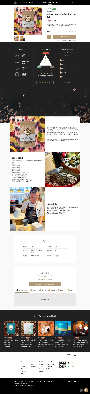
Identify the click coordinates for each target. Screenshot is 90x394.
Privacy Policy (49, 381)
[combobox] (70, 2)
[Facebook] (75, 354)
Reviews (67, 56)
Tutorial (41, 364)
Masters (50, 366)
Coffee (49, 2)
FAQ (40, 366)
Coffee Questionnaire (33, 365)
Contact (41, 371)
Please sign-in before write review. (45, 284)
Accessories (24, 371)
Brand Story (51, 364)
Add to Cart (64, 37)
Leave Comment (67, 82)
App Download (43, 368)
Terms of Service (41, 381)
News (49, 368)
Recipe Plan (24, 373)
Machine (23, 366)
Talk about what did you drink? (45, 82)
